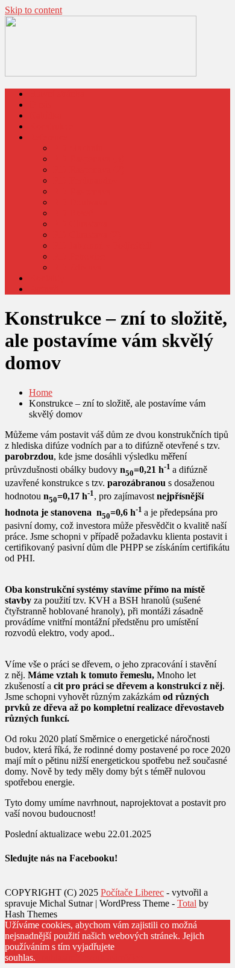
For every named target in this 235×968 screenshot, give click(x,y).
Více (134, 957)
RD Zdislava (77, 267)
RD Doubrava (80, 202)
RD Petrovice (79, 256)
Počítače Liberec (132, 892)
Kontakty (46, 278)
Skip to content (33, 10)
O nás (40, 104)
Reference (48, 137)
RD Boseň (73, 213)
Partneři (43, 289)
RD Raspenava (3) (88, 159)
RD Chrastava (80, 224)
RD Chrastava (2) (87, 235)
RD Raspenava (82, 191)
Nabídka (45, 115)
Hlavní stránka (56, 94)
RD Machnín (78, 148)
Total (186, 903)
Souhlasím (55, 957)
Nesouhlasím (100, 957)
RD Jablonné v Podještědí (102, 245)
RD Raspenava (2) (88, 169)
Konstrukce (51, 126)
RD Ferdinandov (85, 180)
